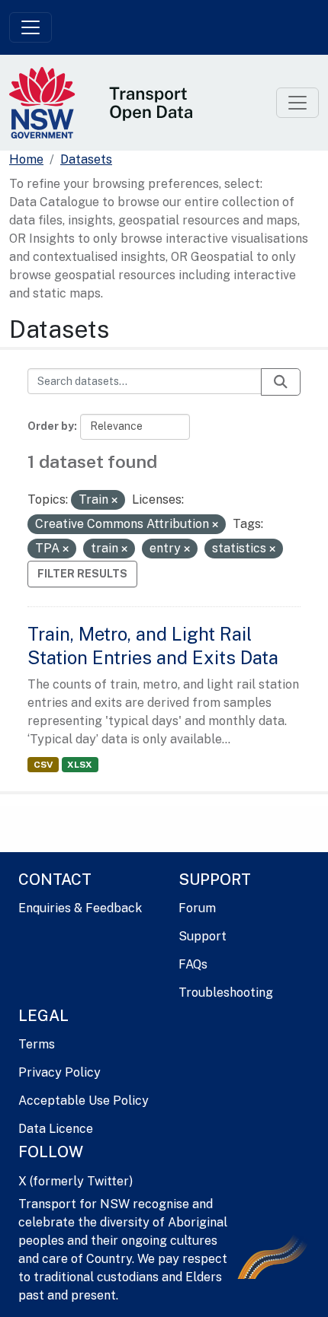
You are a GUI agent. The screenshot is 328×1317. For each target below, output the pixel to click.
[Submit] (281, 382)
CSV (43, 764)
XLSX (79, 764)
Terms (36, 1044)
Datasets (86, 159)
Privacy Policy (59, 1072)
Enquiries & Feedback (80, 908)
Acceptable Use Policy (83, 1100)
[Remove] (114, 500)
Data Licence (55, 1128)
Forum (197, 908)
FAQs (192, 964)
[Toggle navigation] (30, 27)
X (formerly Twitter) (75, 1181)
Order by (50, 426)
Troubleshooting (225, 992)
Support (202, 936)
